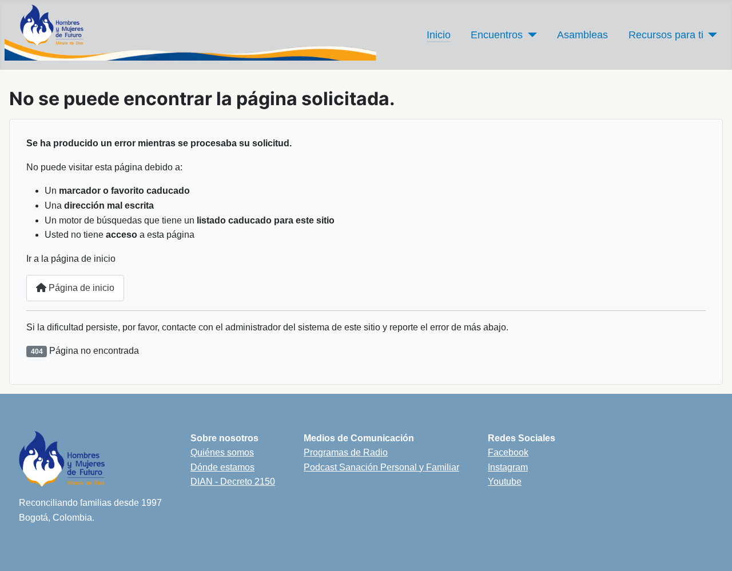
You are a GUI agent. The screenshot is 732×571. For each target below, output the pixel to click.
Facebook (508, 452)
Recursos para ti (665, 35)
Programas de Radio (346, 452)
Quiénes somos (222, 452)
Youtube (505, 481)
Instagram (508, 467)
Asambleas (582, 35)
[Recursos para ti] (710, 35)
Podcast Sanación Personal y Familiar (381, 467)
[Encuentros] (530, 35)
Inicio (439, 35)
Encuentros (497, 35)
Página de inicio (80, 288)
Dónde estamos (222, 467)
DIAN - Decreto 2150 (232, 481)
